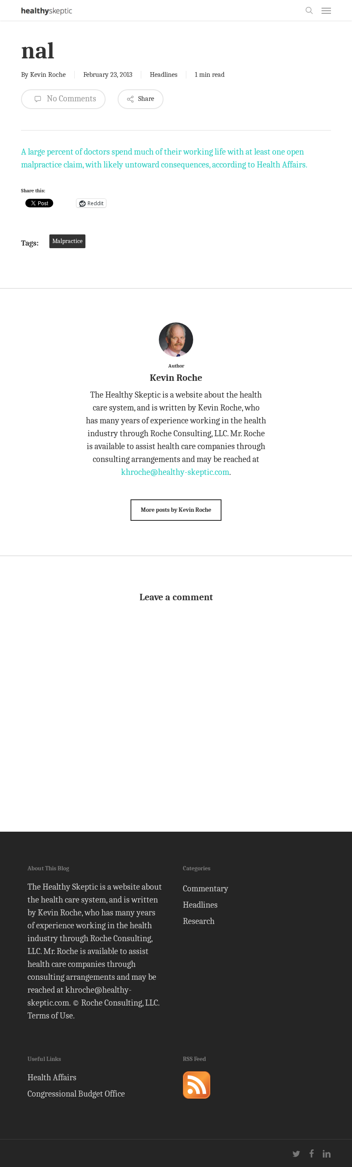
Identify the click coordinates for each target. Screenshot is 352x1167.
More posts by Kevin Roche (176, 510)
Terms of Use (50, 1016)
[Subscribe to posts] (196, 1102)
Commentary (205, 888)
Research (199, 921)
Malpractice (67, 241)
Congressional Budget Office (76, 1094)
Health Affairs (51, 1077)
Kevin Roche (48, 75)
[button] (326, 10)
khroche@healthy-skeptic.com (175, 472)
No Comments (70, 98)
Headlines (163, 75)
